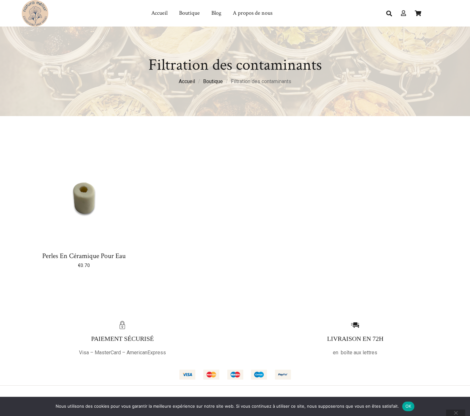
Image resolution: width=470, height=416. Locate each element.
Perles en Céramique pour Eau (84, 256)
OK (408, 406)
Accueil (187, 81)
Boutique (213, 81)
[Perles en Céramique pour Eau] (83, 198)
